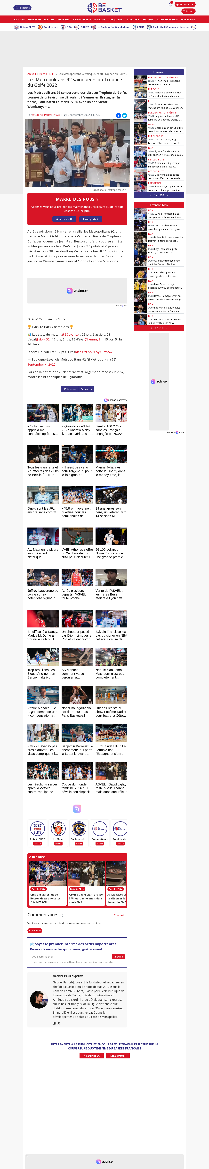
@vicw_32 (43, 339)
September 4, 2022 (41, 364)
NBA (69, 27)
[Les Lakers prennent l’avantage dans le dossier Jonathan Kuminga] (140, 272)
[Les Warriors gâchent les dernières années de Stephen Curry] (140, 307)
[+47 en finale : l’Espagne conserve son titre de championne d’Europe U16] (140, 81)
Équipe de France (167, 19)
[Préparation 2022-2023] (99, 828)
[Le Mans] (58, 828)
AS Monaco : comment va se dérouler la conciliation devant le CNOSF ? (124, 898)
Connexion (120, 915)
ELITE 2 (84, 27)
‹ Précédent (70, 389)
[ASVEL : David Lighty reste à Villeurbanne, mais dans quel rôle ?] (86, 873)
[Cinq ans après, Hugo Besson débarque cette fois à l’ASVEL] (48, 873)
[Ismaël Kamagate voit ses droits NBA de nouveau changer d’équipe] (140, 296)
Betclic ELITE (27, 27)
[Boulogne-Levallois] (79, 828)
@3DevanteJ (71, 334)
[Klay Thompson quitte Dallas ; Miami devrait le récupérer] (140, 249)
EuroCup (153, 89)
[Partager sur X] (124, 115)
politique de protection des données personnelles (90, 962)
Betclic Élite (39, 889)
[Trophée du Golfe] (120, 828)
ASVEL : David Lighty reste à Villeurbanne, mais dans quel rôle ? (86, 898)
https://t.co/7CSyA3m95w (93, 352)
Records (148, 19)
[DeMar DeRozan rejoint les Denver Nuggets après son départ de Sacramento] (140, 237)
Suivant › (86, 389)
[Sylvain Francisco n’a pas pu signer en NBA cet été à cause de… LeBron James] (140, 151)
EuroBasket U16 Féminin (163, 77)
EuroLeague (51, 27)
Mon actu (34, 19)
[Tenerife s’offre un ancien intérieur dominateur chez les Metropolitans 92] (140, 92)
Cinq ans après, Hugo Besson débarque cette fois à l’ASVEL (45, 898)
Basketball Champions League (171, 27)
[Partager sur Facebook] (118, 115)
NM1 (141, 27)
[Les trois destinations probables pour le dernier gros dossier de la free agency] (140, 225)
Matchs (49, 19)
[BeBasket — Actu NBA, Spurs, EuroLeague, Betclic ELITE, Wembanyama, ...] (104, 7)
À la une (19, 19)
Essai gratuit (90, 219)
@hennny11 (93, 339)
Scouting (133, 19)
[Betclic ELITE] (37, 828)
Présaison (154, 183)
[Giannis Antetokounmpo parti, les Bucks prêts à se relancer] (140, 260)
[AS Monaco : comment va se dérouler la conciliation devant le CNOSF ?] (125, 873)
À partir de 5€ (64, 219)
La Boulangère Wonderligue (113, 27)
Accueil (31, 74)
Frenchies (63, 19)
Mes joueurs (116, 19)
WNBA (151, 124)
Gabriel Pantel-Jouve (68, 976)
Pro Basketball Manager (89, 19)
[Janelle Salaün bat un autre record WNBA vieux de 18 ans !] (140, 128)
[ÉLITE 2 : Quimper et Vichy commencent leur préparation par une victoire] (140, 186)
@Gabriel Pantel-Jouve (46, 115)
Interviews (188, 19)
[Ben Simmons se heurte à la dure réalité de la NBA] (140, 319)
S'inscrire (118, 956)
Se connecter (187, 4)
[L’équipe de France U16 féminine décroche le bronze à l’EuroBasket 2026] (140, 116)
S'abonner (188, 11)
